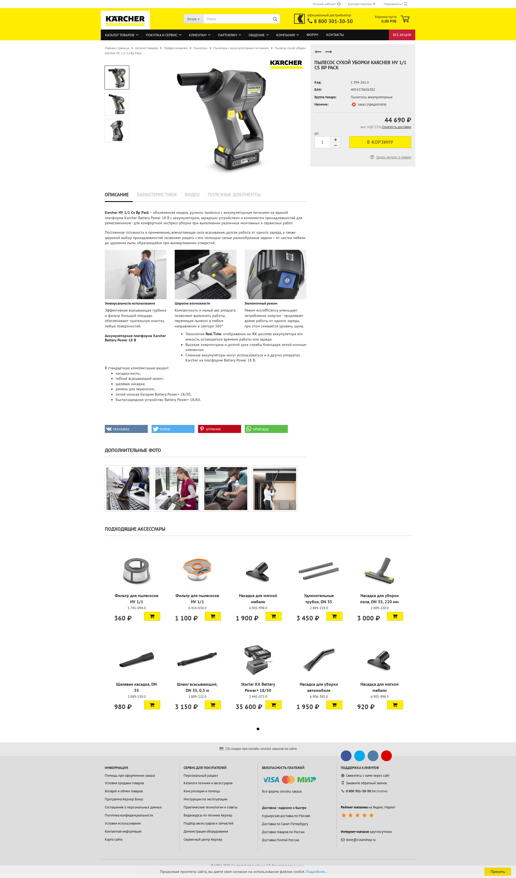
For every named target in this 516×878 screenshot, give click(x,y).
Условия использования (123, 823)
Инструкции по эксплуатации (205, 799)
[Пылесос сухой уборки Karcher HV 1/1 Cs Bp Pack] (221, 116)
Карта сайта (113, 839)
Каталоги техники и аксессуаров (208, 783)
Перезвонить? (394, 4)
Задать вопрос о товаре (393, 157)
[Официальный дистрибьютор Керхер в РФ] (299, 19)
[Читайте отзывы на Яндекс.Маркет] (358, 815)
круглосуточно (366, 831)
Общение (257, 35)
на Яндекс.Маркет (368, 807)
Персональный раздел (201, 775)
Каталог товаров (119, 35)
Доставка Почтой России (280, 840)
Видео (192, 195)
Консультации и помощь (202, 791)
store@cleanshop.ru (361, 839)
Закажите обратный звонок (366, 783)
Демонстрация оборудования (206, 831)
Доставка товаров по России (283, 832)
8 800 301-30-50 (333, 21)
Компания (285, 35)
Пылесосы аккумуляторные (372, 97)
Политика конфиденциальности (129, 815)
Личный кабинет (325, 4)
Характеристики (157, 195)
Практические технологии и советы (211, 807)
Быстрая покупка (360, 4)
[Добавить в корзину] (152, 616)
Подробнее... (317, 871)
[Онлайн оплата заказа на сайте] (289, 779)
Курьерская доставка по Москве (286, 816)
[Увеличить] (128, 488)
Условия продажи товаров (124, 783)
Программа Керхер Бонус (124, 799)
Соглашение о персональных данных (133, 807)
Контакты (335, 34)
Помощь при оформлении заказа (130, 775)
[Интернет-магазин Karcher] (125, 27)
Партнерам (227, 35)
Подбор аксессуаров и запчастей (208, 823)
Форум (312, 34)
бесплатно (367, 791)
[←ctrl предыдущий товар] (317, 54)
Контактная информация (123, 831)
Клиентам (197, 35)
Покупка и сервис (161, 35)
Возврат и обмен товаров (124, 791)
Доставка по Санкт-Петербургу (285, 824)
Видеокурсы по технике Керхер (208, 815)
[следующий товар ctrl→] (328, 54)
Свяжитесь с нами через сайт (367, 775)
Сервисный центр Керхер (203, 839)
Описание (117, 195)
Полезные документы (234, 195)
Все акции (402, 34)
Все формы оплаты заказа (282, 791)
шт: (316, 133)
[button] (126, 429)
